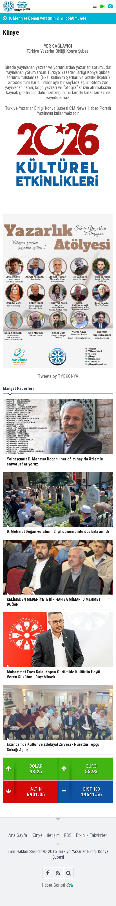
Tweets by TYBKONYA (58, 376)
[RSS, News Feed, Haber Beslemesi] (58, 872)
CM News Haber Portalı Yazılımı (74, 111)
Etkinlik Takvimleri (92, 835)
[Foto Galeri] (110, 6)
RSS (68, 835)
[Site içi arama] (68, 872)
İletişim (53, 835)
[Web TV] (102, 6)
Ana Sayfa (17, 835)
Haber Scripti (53, 885)
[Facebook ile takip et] (48, 872)
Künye (37, 835)
